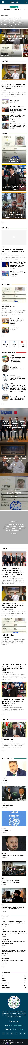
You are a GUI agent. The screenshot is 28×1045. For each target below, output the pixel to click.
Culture (14, 184)
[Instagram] (7, 1033)
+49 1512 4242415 (17, 1029)
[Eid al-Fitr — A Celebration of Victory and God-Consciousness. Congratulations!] (5, 359)
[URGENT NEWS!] (5, 330)
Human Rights (5, 15)
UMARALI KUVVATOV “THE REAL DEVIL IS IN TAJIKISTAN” (13, 908)
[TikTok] (16, 1033)
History (4, 780)
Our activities (6, 830)
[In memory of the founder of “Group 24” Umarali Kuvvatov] (14, 237)
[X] (20, 1033)
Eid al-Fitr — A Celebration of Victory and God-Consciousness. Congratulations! (17, 359)
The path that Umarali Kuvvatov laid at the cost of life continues (18, 273)
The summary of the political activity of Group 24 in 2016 (17, 378)
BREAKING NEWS (14, 101)
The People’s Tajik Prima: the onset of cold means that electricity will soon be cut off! (14, 933)
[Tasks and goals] (14, 793)
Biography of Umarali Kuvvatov (13, 855)
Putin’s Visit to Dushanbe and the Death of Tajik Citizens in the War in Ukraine (17, 117)
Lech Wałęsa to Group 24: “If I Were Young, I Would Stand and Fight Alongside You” (14, 86)
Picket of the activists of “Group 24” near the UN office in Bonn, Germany (17, 398)
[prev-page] (3, 222)
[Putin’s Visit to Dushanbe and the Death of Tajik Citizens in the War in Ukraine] (5, 118)
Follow (14, 341)
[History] (14, 768)
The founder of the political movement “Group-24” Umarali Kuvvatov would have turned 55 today (18, 264)
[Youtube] (24, 1033)
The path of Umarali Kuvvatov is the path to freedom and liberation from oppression (13, 922)
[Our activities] (14, 818)
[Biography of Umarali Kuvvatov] (14, 843)
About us (12, 375)
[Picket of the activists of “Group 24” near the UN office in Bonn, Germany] (5, 397)
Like (6, 341)
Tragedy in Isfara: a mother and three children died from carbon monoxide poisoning (14, 951)
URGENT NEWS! (14, 328)
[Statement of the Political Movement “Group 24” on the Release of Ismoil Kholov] (5, 126)
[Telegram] (11, 1033)
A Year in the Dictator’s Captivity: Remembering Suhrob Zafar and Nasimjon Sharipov (18, 321)
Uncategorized (13, 367)
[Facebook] (3, 1033)
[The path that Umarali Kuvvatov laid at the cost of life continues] (5, 273)
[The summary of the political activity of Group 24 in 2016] (5, 377)
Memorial (4, 247)
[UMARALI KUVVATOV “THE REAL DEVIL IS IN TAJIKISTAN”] (14, 895)
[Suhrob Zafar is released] (5, 368)
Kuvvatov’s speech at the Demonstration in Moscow (11, 881)
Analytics (4, 33)
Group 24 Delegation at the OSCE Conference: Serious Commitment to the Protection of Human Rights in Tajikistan (13, 571)
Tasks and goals (7, 805)
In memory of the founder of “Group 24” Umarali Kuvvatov (13, 250)
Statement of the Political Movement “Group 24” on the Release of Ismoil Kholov (18, 125)
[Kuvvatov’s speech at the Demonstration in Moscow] (14, 868)
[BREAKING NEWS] (11, 50)
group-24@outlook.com (16, 1025)
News (11, 383)
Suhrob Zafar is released (17, 369)
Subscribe (22, 341)
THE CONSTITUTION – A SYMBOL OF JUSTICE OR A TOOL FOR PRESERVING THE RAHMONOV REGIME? (18, 109)
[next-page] (5, 222)
